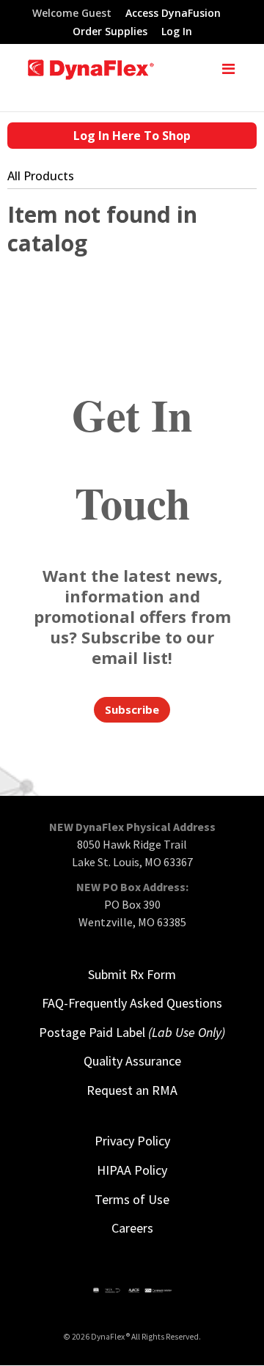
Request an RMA (132, 1090)
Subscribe (132, 709)
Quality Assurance (132, 1060)
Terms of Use (132, 1199)
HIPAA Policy (132, 1170)
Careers (132, 1227)
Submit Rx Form (132, 974)
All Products (40, 176)
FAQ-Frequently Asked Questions (132, 1002)
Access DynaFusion (173, 14)
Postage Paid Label (132, 1032)
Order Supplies (110, 32)
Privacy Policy (132, 1140)
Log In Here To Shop (132, 136)
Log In (176, 32)
